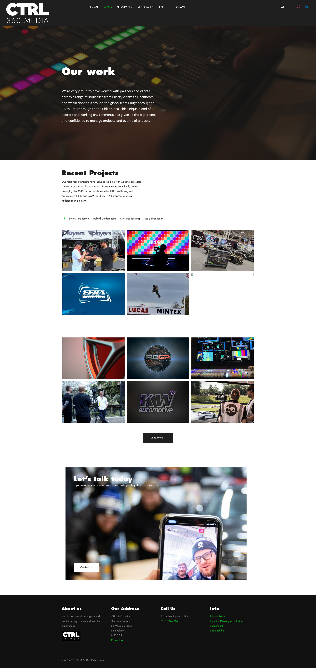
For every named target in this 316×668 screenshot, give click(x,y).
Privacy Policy (217, 616)
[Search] (282, 6)
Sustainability (217, 630)
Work (108, 7)
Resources (146, 7)
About (163, 7)
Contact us (117, 640)
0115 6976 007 (169, 621)
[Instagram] (298, 6)
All (63, 218)
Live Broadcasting (130, 218)
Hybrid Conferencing (105, 218)
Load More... (158, 437)
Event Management (79, 218)
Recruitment (216, 626)
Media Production (153, 218)
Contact (178, 7)
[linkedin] (306, 6)
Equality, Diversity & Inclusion (226, 621)
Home (94, 7)
